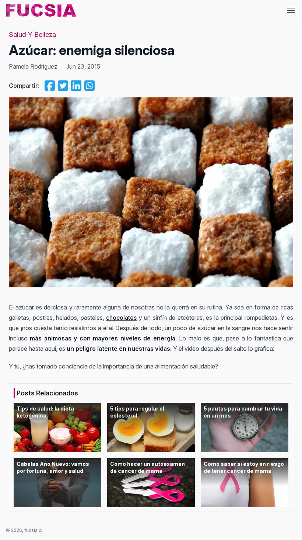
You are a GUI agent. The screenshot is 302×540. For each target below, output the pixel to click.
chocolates (121, 317)
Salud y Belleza (32, 34)
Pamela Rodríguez (33, 66)
